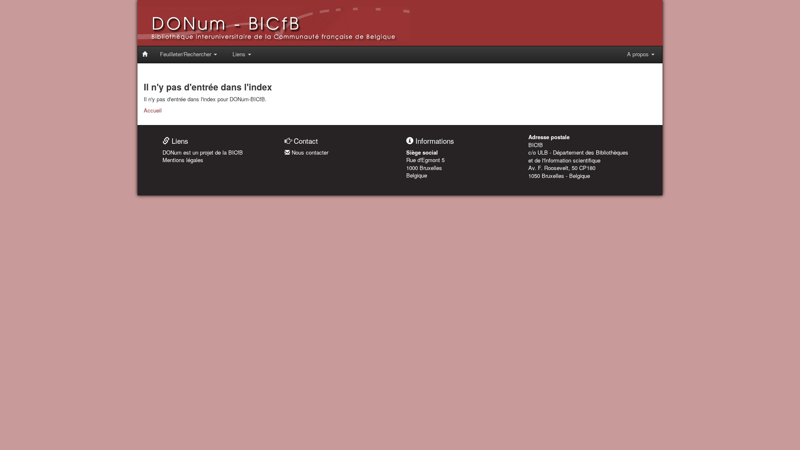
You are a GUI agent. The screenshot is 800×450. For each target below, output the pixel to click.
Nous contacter (309, 152)
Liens (239, 54)
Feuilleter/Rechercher (186, 54)
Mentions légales (182, 160)
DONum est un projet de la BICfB (202, 152)
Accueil (153, 110)
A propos (638, 54)
